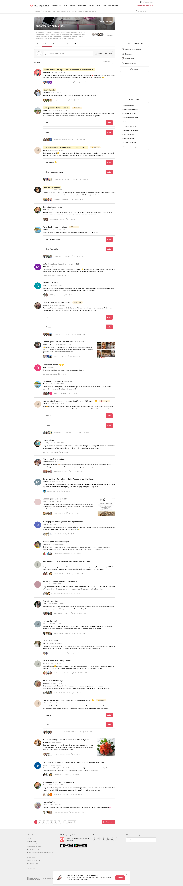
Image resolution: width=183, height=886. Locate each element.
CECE (44, 285)
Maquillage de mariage (131, 130)
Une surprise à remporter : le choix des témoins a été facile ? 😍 (70, 401)
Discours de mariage (130, 147)
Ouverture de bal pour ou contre (57, 302)
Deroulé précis (49, 802)
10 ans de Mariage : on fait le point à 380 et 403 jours (66, 740)
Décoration (128, 54)
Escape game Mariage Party (55, 499)
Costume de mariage (130, 126)
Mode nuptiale (129, 59)
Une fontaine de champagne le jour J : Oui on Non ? (65, 147)
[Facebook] (94, 839)
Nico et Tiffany (47, 344)
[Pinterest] (103, 839)
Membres (78, 44)
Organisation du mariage (60, 11)
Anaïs (44, 544)
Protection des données (34, 847)
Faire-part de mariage (131, 109)
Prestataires (82, 6)
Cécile (45, 683)
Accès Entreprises (147, 2)
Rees (44, 266)
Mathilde (45, 443)
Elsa (44, 643)
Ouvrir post (110, 822)
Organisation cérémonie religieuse (57, 381)
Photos (55, 44)
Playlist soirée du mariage (54, 459)
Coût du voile (49, 90)
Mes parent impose (52, 187)
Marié (98, 6)
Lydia (44, 584)
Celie (44, 524)
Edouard (45, 765)
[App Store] (66, 847)
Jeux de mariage (129, 134)
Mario (45, 367)
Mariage (37, 11)
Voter (109, 123)
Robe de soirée (129, 122)
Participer (120, 878)
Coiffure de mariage (130, 113)
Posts (45, 44)
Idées (104, 6)
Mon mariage (56, 6)
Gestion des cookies (33, 849)
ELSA (44, 564)
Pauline (45, 110)
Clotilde (45, 462)
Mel (44, 623)
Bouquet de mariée (130, 143)
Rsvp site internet (50, 641)
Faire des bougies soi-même (55, 227)
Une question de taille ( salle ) (56, 108)
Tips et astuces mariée (52, 207)
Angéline (45, 229)
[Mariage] (39, 6)
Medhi (45, 481)
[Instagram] (108, 839)
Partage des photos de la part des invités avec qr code (66, 561)
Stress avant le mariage (53, 680)
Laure (44, 604)
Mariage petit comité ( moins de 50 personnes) (63, 522)
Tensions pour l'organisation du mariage (60, 581)
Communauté (113, 6)
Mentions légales (32, 841)
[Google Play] (80, 847)
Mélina (45, 150)
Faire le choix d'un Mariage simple (57, 661)
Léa (44, 190)
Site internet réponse (52, 601)
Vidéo (110, 54)
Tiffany (45, 305)
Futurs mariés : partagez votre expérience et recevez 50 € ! (69, 70)
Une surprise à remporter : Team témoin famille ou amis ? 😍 (68, 700)
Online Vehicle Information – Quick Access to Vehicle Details (68, 479)
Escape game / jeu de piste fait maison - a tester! (63, 342)
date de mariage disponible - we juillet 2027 (61, 264)
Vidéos (67, 44)
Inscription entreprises (33, 860)
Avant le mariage (130, 63)
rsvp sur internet (50, 621)
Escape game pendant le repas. (56, 541)
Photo (100, 54)
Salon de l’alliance (50, 283)
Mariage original (129, 139)
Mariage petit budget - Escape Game (58, 782)
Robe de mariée (129, 105)
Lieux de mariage (69, 6)
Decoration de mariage (131, 118)
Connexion (141, 6)
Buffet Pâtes (48, 440)
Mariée (91, 6)
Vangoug (45, 742)
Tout (38, 44)
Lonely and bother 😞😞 (53, 365)
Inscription (149, 6)
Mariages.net (47, 72)
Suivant (70, 822)
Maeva (45, 805)
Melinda (45, 92)
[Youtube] (112, 839)
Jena (44, 209)
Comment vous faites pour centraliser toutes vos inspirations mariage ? (73, 762)
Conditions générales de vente (36, 844)
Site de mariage (31, 869)
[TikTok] (116, 839)
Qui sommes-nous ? (33, 863)
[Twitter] (99, 839)
